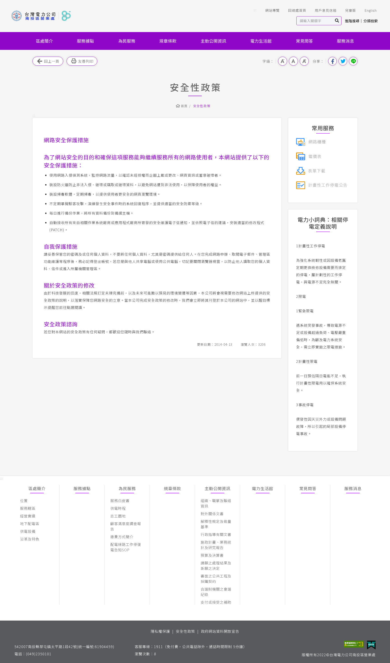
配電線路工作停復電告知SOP (125, 547)
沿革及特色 (29, 539)
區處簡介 (44, 41)
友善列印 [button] (85, 61)
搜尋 (337, 20)
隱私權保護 (160, 631)
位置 (24, 500)
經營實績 (27, 516)
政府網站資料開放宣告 (220, 631)
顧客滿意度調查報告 (125, 526)
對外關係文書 (212, 513)
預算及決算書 (212, 555)
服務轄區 (27, 508)
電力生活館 (261, 41)
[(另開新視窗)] (311, 141)
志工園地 (118, 516)
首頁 (184, 106)
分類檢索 (370, 20)
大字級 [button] (304, 61)
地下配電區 (29, 523)
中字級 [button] (293, 61)
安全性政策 (185, 631)
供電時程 (118, 508)
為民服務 (126, 41)
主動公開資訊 (213, 41)
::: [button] (255, 10)
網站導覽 (272, 10)
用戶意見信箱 (326, 10)
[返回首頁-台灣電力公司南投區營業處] (41, 15)
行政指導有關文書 (216, 534)
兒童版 (350, 10)
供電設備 (27, 531)
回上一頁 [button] (51, 61)
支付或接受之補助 (216, 602)
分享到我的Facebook (332, 61)
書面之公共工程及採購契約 (216, 578)
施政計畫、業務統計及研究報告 (216, 544)
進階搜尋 (352, 20)
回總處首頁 (297, 10)
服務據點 (85, 41)
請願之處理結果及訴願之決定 (216, 565)
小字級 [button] (282, 61)
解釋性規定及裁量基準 (216, 524)
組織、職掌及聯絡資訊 (216, 503)
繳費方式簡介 (121, 536)
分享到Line (353, 61)
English (370, 10)
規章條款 (167, 41)
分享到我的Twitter (343, 61)
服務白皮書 (120, 500)
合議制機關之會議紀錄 (216, 591)
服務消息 (345, 41)
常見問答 (304, 41)
